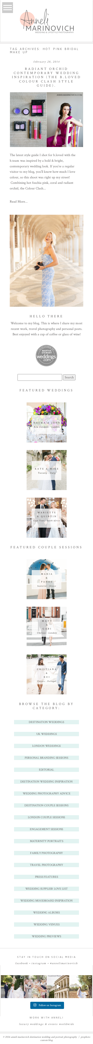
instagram (38, 963)
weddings (37, 1024)
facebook (21, 963)
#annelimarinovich (64, 963)
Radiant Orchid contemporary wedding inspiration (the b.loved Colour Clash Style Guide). (46, 77)
